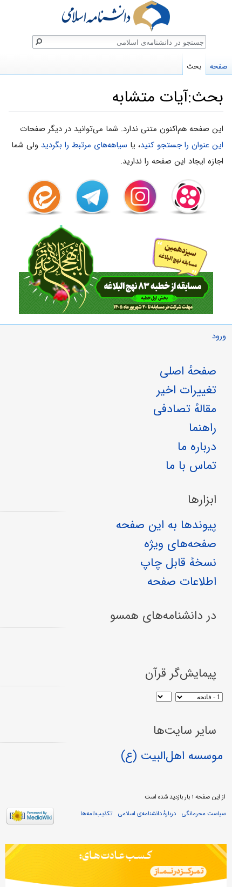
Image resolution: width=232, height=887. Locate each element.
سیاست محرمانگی (204, 813)
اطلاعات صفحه (181, 581)
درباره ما (197, 447)
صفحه (219, 66)
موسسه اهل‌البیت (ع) (172, 756)
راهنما (202, 428)
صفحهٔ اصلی (188, 371)
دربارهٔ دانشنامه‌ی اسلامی (147, 813)
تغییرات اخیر (186, 390)
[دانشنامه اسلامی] (116, 16)
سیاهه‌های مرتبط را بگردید (84, 145)
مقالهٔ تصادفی (184, 409)
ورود (219, 336)
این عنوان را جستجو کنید (181, 145)
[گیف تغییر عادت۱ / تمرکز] (116, 865)
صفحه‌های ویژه (180, 544)
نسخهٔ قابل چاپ (178, 563)
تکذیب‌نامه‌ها (96, 813)
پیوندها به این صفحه (166, 525)
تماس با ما (191, 465)
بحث (194, 66)
